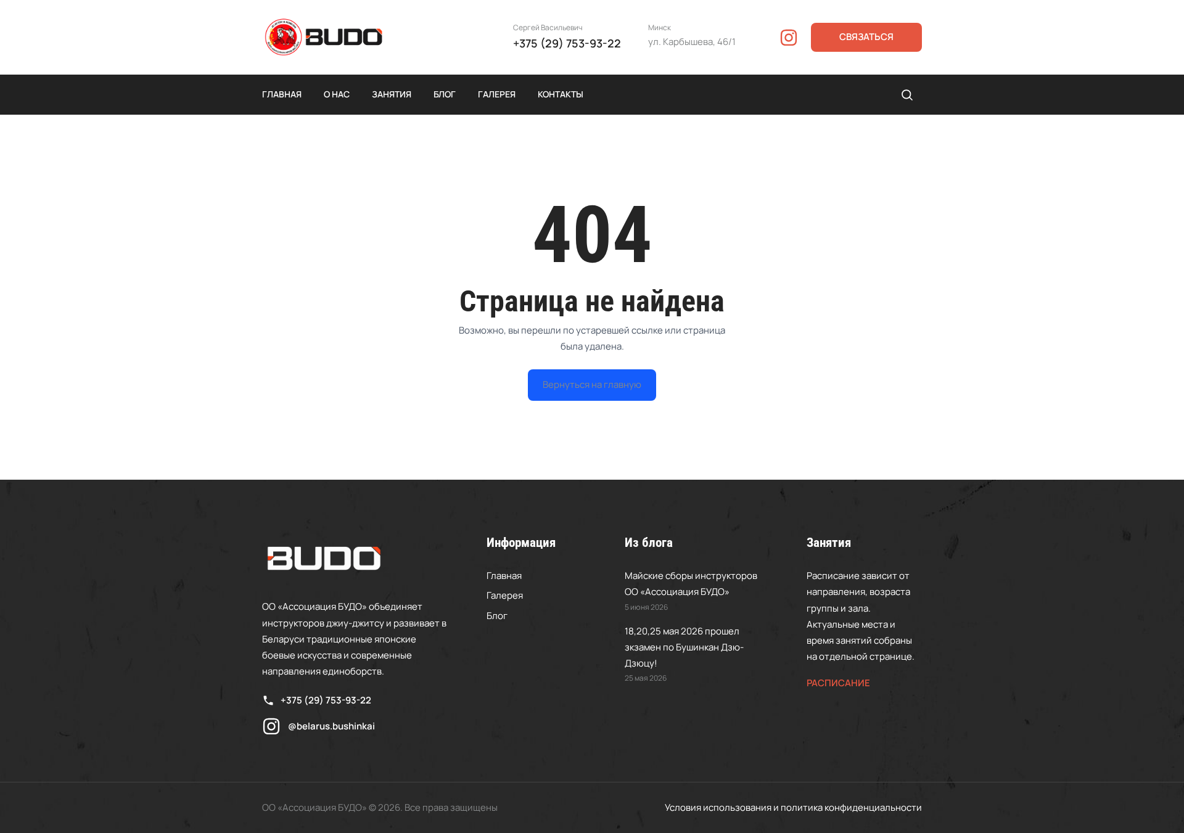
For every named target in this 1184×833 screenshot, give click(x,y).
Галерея (497, 94)
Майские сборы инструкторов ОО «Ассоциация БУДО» (691, 583)
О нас (337, 94)
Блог (445, 94)
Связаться (866, 36)
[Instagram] (788, 37)
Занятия (391, 94)
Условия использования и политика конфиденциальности (793, 807)
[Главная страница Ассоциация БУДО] (324, 37)
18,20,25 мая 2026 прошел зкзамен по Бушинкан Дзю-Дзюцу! (684, 647)
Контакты (560, 94)
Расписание (838, 682)
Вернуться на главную (592, 384)
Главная (282, 94)
